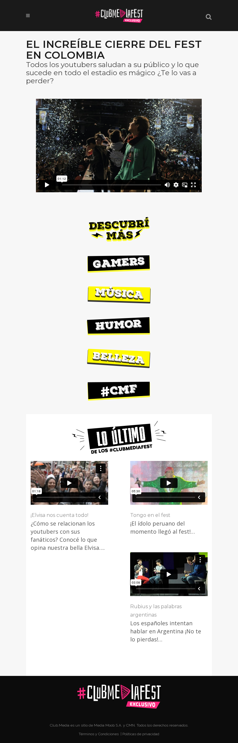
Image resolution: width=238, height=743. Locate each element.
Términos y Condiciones (99, 734)
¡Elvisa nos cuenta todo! (59, 515)
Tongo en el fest (150, 515)
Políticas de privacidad (140, 734)
